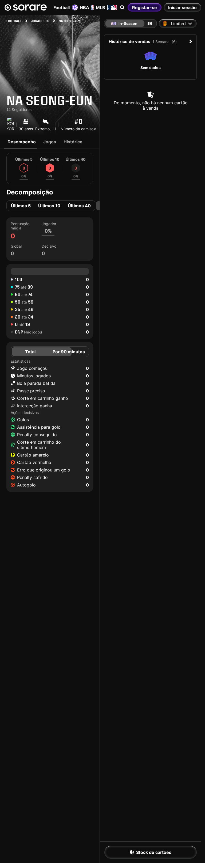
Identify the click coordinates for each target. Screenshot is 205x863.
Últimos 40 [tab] (79, 205)
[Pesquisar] (122, 7)
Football (61, 7)
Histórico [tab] (73, 141)
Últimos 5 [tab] (21, 205)
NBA (84, 7)
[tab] (149, 23)
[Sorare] (25, 7)
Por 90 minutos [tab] (69, 351)
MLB (100, 7)
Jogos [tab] (49, 141)
